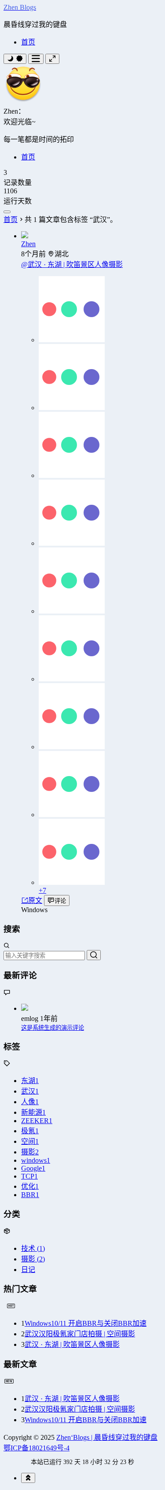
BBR (30, 1194)
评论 (60, 901)
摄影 (30, 1152)
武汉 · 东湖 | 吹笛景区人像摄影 (72, 1344)
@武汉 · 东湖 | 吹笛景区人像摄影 (72, 264)
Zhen (28, 244)
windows (35, 1160)
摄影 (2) (33, 1259)
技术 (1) (33, 1248)
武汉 (30, 1091)
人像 (30, 1101)
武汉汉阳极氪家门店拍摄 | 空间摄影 (80, 1334)
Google (33, 1168)
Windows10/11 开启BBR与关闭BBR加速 (86, 1323)
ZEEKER (36, 1120)
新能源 (33, 1112)
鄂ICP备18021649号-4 (37, 1448)
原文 (35, 900)
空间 (30, 1141)
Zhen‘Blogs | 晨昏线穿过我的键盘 (107, 1437)
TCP (29, 1176)
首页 (28, 42)
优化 (30, 1186)
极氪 (30, 1131)
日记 (28, 1269)
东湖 (30, 1080)
